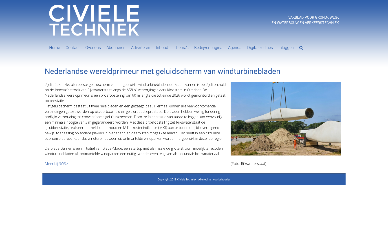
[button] (301, 47)
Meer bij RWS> (56, 163)
